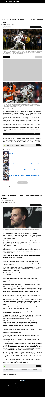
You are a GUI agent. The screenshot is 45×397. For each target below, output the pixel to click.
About (5, 383)
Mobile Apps (7, 385)
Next (38, 57)
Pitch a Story (24, 385)
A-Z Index (6, 389)
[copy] (10, 27)
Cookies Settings (15, 389)
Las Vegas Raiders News (11, 186)
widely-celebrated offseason (15, 248)
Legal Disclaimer (24, 387)
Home (4, 186)
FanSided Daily (15, 385)
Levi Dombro (5, 202)
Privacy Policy (33, 385)
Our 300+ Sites (33, 383)
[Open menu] (3, 1)
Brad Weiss (5, 24)
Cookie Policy (15, 387)
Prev (7, 57)
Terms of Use (7, 387)
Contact (23, 383)
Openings (14, 383)
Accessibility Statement (35, 387)
